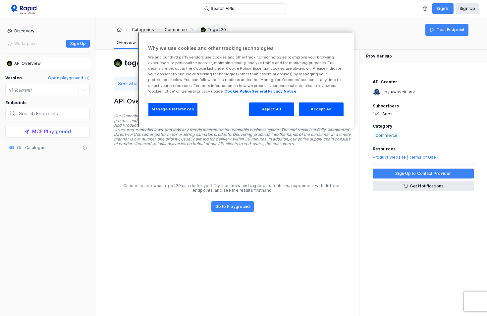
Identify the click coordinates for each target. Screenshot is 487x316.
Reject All (271, 109)
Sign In (443, 8)
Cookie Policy (237, 91)
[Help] (425, 8)
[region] (245, 80)
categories (143, 29)
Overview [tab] (126, 42)
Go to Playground (232, 206)
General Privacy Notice (274, 91)
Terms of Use (422, 157)
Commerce (176, 29)
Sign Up (467, 8)
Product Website (389, 157)
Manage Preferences (173, 109)
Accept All (321, 109)
